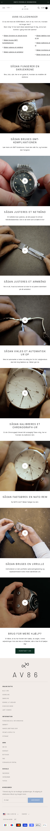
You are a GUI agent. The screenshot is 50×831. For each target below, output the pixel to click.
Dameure (5, 698)
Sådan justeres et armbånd (13, 52)
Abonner (35, 800)
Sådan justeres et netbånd (13, 47)
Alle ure (5, 690)
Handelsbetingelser (10, 728)
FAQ (3, 758)
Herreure (6, 694)
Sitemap (5, 736)
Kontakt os (25, 651)
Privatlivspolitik (8, 732)
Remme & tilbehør (9, 702)
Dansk (24, 814)
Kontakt (5, 751)
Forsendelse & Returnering (12, 721)
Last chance (7, 710)
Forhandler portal (9, 762)
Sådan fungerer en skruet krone (15, 36)
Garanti (5, 724)
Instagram (6, 777)
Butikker (5, 754)
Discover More (7, 706)
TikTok (4, 781)
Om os (4, 747)
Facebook (5, 773)
